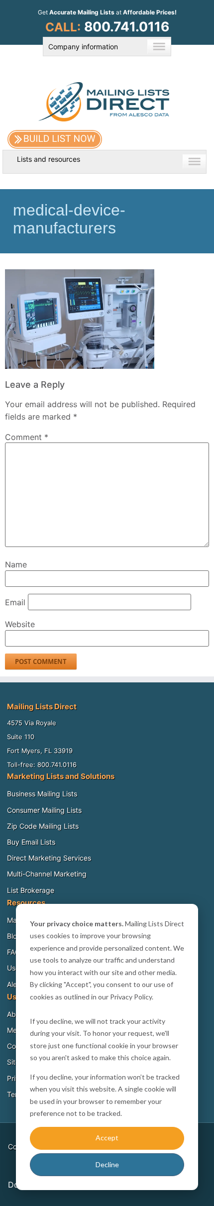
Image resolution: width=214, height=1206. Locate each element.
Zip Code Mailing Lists (43, 826)
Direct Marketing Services (49, 858)
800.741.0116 (126, 26)
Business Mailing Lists (42, 793)
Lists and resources (48, 159)
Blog (14, 936)
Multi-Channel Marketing (47, 874)
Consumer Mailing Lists (44, 810)
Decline (107, 1164)
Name (16, 564)
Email (15, 602)
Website (20, 624)
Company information (83, 46)
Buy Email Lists (31, 842)
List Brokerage (30, 890)
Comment (26, 437)
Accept (107, 1137)
